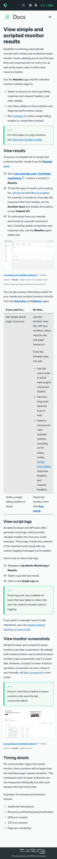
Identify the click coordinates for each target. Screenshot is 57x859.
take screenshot (33, 672)
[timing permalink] (31, 757)
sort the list (18, 192)
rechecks (18, 116)
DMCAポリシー (41, 849)
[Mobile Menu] (49, 17)
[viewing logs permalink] (34, 521)
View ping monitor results (27, 139)
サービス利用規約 (30, 849)
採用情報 (22, 849)
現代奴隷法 (42, 853)
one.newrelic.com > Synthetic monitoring (20, 275)
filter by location (40, 192)
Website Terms (35, 851)
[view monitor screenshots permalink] (51, 638)
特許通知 (43, 851)
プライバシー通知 (24, 851)
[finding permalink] (27, 150)
